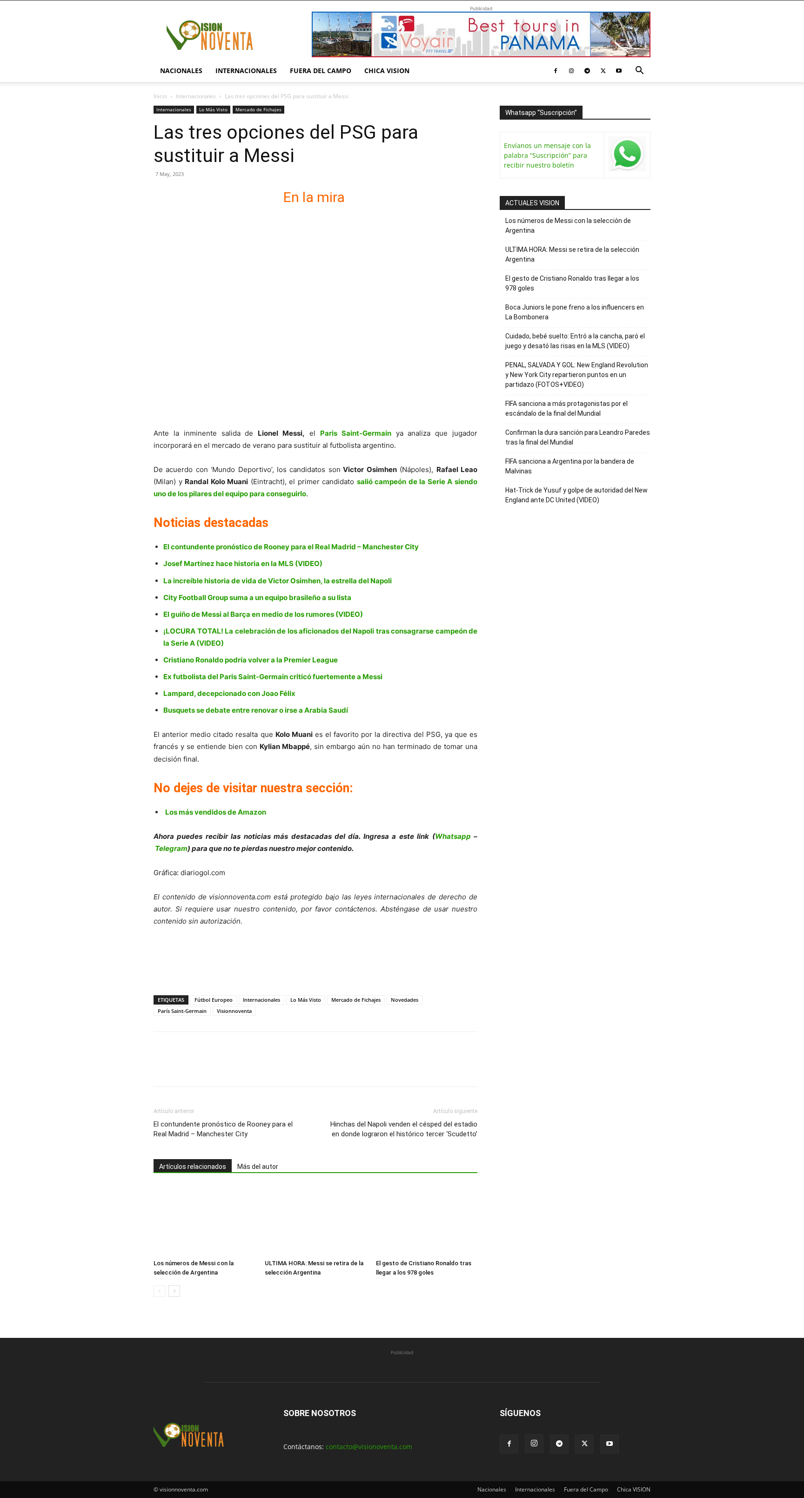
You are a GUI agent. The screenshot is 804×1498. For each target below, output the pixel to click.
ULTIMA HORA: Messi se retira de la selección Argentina (572, 254)
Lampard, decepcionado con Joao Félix (229, 693)
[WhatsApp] (227, 1067)
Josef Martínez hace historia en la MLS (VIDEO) (242, 563)
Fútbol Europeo (213, 999)
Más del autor (257, 1166)
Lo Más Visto (213, 109)
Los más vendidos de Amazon (215, 812)
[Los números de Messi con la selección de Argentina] (204, 1220)
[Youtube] (619, 71)
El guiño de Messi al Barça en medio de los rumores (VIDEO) (263, 614)
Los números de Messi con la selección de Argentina (568, 225)
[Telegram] (587, 71)
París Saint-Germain (182, 1010)
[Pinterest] (205, 1067)
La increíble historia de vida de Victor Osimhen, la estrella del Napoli (277, 580)
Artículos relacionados (192, 1166)
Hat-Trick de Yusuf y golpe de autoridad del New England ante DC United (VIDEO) (576, 495)
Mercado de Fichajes (258, 109)
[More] (270, 1067)
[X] (603, 71)
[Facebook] (556, 71)
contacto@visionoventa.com (369, 1446)
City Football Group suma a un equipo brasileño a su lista (257, 597)
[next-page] (174, 1291)
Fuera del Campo (320, 70)
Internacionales (246, 70)
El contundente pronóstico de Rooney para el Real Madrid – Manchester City (291, 546)
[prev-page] (159, 1291)
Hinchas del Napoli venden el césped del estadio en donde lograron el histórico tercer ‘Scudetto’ (403, 1129)
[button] (639, 71)
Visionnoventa (234, 1010)
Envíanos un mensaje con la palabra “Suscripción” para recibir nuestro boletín (547, 155)
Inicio (160, 96)
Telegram (171, 848)
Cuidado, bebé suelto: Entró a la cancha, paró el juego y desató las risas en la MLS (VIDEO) (575, 341)
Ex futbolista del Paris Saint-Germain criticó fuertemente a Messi (272, 676)
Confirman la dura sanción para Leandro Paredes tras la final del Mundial (577, 437)
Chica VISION (386, 70)
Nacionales (181, 70)
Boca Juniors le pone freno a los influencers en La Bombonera (574, 312)
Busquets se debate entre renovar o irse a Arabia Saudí (255, 710)
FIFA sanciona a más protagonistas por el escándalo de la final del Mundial (566, 408)
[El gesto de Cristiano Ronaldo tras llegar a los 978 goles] (426, 1220)
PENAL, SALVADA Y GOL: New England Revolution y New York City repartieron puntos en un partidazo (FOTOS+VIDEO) (576, 374)
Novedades (404, 999)
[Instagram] (571, 71)
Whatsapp (453, 836)
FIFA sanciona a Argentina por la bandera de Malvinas (569, 466)
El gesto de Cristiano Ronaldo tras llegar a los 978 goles (572, 283)
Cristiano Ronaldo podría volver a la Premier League (250, 659)
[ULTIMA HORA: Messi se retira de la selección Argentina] (315, 1220)
